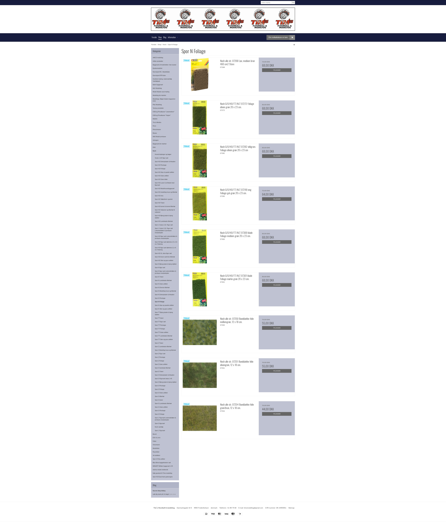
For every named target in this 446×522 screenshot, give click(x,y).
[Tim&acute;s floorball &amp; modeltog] (223, 19)
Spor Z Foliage (159, 361)
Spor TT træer (159, 318)
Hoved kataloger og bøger (163, 154)
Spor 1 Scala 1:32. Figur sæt (164, 225)
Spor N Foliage (159, 302)
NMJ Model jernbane (159, 136)
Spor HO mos (159, 196)
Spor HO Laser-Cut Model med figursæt (164, 184)
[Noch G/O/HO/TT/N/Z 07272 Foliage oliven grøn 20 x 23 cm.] (200, 118)
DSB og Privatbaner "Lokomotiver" (163, 112)
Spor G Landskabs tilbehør (163, 403)
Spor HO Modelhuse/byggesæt (164, 188)
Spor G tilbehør (159, 396)
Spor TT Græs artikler (161, 332)
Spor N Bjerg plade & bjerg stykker (166, 264)
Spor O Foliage (159, 389)
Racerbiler (156, 452)
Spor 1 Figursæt (160, 430)
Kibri (154, 147)
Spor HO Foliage (160, 169)
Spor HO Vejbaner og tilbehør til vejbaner (165, 211)
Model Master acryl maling (161, 92)
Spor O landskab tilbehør (163, 368)
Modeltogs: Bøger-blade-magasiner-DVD (164, 100)
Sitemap (291, 508)
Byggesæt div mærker (160, 144)
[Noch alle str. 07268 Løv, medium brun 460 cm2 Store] (200, 76)
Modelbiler (156, 448)
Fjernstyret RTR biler (159, 75)
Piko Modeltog (157, 104)
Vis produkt (276, 70)
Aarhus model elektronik (160, 470)
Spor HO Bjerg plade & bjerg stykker (164, 217)
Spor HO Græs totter (161, 179)
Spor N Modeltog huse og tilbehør (165, 291)
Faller (154, 441)
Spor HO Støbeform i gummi (163, 199)
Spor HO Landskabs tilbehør (164, 221)
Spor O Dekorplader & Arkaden (164, 375)
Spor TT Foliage (160, 329)
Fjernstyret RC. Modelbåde (161, 72)
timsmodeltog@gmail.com (253, 508)
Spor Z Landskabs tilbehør (163, 346)
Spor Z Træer (159, 343)
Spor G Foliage (159, 414)
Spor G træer (159, 400)
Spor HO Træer (159, 203)
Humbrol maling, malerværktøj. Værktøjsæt (162, 80)
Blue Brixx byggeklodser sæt (162, 462)
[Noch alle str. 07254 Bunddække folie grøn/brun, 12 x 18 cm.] (200, 419)
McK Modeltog (157, 88)
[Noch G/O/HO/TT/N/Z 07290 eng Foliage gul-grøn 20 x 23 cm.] (200, 204)
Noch (154, 151)
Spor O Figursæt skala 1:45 (163, 378)
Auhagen (156, 140)
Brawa (155, 133)
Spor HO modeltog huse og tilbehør (166, 192)
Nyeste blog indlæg (159, 491)
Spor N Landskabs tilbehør (163, 280)
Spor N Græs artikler (161, 284)
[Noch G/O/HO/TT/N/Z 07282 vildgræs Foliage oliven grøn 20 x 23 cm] (200, 161)
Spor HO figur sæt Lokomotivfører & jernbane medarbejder (166, 237)
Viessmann (156, 445)
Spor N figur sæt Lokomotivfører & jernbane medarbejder (165, 272)
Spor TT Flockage (160, 325)
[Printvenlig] (294, 44)
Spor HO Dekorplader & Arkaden (165, 161)
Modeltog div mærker (159, 95)
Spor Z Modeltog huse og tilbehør (165, 350)
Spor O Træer (159, 371)
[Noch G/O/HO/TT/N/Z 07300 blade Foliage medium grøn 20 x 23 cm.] (200, 247)
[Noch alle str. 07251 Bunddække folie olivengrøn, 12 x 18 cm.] (200, 376)
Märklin (155, 119)
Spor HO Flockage (160, 165)
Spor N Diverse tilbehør (162, 287)
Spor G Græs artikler (161, 407)
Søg (293, 2)
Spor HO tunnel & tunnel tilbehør (165, 206)
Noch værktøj (159, 427)
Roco (154, 126)
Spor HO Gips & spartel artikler (164, 172)
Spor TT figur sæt (160, 322)
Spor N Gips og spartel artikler (164, 305)
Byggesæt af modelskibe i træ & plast (164, 65)
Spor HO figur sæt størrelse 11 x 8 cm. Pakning (165, 249)
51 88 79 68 (232, 508)
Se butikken (156, 455)
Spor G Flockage (160, 410)
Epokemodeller (157, 68)
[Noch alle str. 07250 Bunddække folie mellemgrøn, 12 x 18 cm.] (200, 333)
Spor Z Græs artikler (161, 364)
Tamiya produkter (158, 108)
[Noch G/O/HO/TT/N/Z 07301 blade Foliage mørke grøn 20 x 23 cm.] (200, 290)
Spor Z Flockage (160, 357)
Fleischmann (157, 129)
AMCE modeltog (158, 57)
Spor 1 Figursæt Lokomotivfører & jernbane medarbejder (165, 419)
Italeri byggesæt (158, 85)
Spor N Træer (159, 277)
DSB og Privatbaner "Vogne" (162, 115)
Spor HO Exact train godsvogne (163, 477)
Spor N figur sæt (160, 267)
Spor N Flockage (160, 298)
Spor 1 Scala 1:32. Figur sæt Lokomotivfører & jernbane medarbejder (164, 231)
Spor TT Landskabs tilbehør (163, 336)
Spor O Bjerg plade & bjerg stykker (166, 382)
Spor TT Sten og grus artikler (164, 339)
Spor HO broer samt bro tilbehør (165, 257)
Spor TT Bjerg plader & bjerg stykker (164, 313)
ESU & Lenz (156, 437)
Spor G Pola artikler (159, 459)
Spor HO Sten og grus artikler (164, 260)
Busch (155, 434)
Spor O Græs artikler (161, 393)
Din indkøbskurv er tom (278, 37)
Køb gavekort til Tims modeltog (162, 473)
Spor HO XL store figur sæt (163, 253)
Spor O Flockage (160, 386)
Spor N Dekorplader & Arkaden (164, 294)
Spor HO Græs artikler (162, 176)
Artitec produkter (158, 61)
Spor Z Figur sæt (160, 353)
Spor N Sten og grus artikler (163, 309)
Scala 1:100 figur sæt (161, 158)
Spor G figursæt (160, 423)
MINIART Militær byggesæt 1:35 (163, 466)
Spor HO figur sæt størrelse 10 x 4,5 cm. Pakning (166, 243)
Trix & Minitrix (157, 122)
